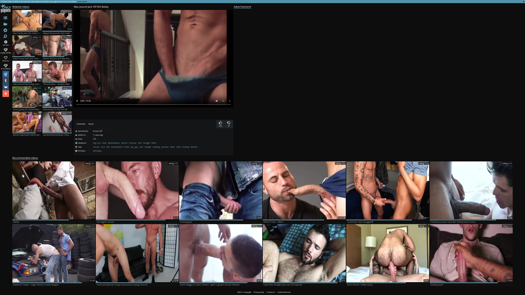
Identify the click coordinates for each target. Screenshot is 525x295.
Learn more (82, 1)
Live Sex (6, 45)
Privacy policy (259, 292)
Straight (146, 143)
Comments (81, 124)
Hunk (104, 143)
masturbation (117, 147)
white (172, 147)
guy (136, 147)
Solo (140, 143)
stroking (185, 147)
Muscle (124, 143)
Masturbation (114, 143)
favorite (193, 147)
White (153, 143)
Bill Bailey (97, 151)
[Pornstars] (5, 31)
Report (91, 124)
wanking (156, 147)
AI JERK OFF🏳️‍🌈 (5, 53)
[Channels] (5, 24)
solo (141, 147)
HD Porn (5, 61)
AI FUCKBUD (6, 69)
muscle (96, 147)
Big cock (97, 143)
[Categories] (5, 18)
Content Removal (284, 292)
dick (108, 147)
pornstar (165, 147)
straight (148, 147)
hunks (126, 147)
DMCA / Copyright (244, 292)
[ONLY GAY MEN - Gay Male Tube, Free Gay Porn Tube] (5, 8)
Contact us (271, 292)
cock (103, 147)
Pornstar (132, 143)
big (132, 147)
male (178, 147)
